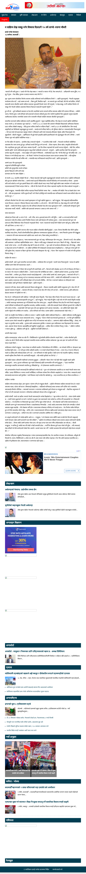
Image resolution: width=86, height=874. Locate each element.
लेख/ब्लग (35, 15)
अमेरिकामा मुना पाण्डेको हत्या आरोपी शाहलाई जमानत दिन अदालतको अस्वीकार (30, 687)
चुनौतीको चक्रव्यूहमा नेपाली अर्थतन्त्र (19, 505)
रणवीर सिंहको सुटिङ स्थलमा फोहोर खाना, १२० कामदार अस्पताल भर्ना (27, 726)
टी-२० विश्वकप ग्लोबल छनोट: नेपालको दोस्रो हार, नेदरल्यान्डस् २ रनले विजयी (30, 718)
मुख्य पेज (5, 15)
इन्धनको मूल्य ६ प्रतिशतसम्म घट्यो (18, 704)
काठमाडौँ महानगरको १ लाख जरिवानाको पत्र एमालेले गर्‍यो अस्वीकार (30, 787)
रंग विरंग (44, 15)
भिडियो (78, 15)
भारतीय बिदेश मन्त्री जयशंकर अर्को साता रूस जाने (21, 730)
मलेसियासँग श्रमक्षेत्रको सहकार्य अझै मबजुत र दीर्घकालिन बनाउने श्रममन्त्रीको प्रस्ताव (37, 673)
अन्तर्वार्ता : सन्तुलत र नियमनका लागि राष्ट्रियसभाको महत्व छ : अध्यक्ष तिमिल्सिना (34, 651)
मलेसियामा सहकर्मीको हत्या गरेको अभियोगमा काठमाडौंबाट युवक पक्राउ (28, 691)
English (4, 19)
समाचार (13, 15)
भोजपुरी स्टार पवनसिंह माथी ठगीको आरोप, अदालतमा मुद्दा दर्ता (25, 722)
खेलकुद (62, 15)
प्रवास (70, 15)
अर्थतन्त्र (53, 15)
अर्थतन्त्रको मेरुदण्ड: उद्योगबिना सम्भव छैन (20, 489)
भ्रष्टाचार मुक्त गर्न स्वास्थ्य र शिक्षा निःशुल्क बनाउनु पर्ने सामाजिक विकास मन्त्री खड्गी (36, 802)
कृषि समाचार (24, 15)
